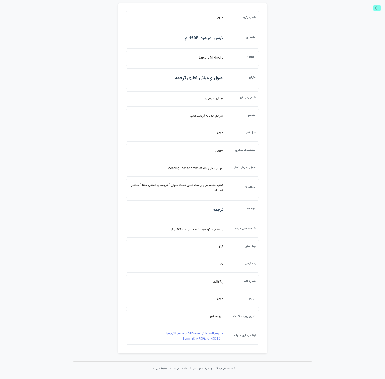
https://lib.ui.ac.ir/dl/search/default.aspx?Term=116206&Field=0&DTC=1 (193, 336)
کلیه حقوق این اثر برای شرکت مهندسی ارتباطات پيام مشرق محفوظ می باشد (192, 368)
